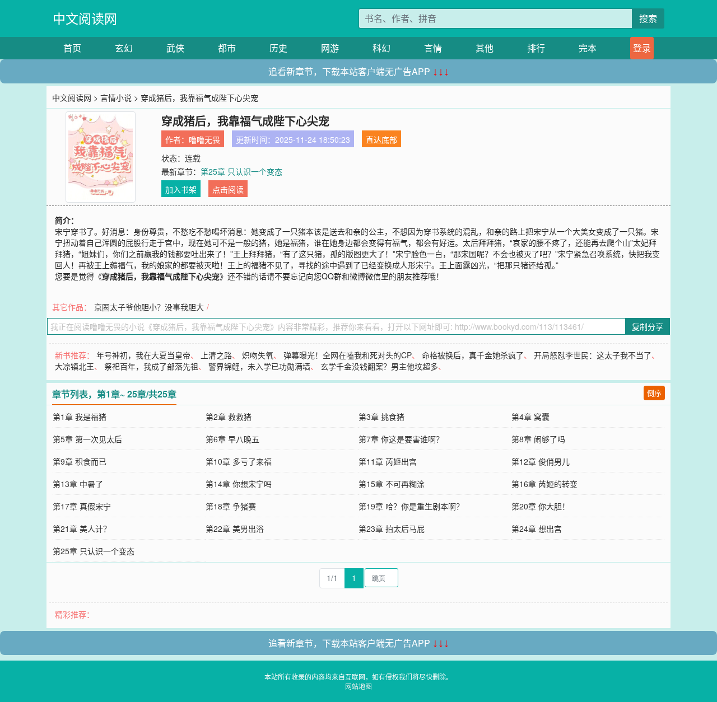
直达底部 (381, 139)
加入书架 (181, 189)
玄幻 (124, 47)
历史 (278, 47)
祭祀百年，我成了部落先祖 (151, 366)
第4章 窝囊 (530, 416)
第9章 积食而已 (79, 461)
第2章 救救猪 (229, 416)
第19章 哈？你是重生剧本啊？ (411, 506)
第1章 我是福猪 (79, 416)
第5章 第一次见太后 (87, 438)
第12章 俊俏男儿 (540, 461)
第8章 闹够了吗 (538, 438)
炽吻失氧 (257, 355)
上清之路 (216, 355)
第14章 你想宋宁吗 (239, 483)
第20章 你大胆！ (540, 506)
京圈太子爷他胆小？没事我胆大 (149, 306)
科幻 (381, 47)
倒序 (654, 392)
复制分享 (647, 326)
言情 (433, 47)
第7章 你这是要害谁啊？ (401, 438)
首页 (72, 47)
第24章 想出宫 (536, 528)
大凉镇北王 (74, 366)
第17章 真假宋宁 (82, 506)
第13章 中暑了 (78, 483)
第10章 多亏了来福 (239, 461)
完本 (588, 47)
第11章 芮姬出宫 (387, 461)
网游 (330, 47)
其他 (484, 47)
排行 (536, 47)
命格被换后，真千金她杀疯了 (473, 355)
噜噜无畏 (204, 139)
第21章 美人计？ (82, 528)
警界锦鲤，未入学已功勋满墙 (259, 366)
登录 (642, 47)
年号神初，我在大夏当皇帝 (143, 355)
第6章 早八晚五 (232, 438)
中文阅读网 (85, 18)
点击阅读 (228, 189)
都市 (227, 47)
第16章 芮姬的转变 (544, 483)
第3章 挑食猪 (381, 416)
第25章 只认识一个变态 (241, 171)
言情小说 (116, 97)
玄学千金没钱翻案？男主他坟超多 (379, 366)
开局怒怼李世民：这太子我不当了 (592, 355)
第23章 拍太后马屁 (391, 528)
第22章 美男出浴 (235, 528)
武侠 (175, 47)
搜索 (648, 18)
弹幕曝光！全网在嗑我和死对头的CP (347, 355)
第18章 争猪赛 (231, 506)
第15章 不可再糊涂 (391, 483)
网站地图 (358, 686)
